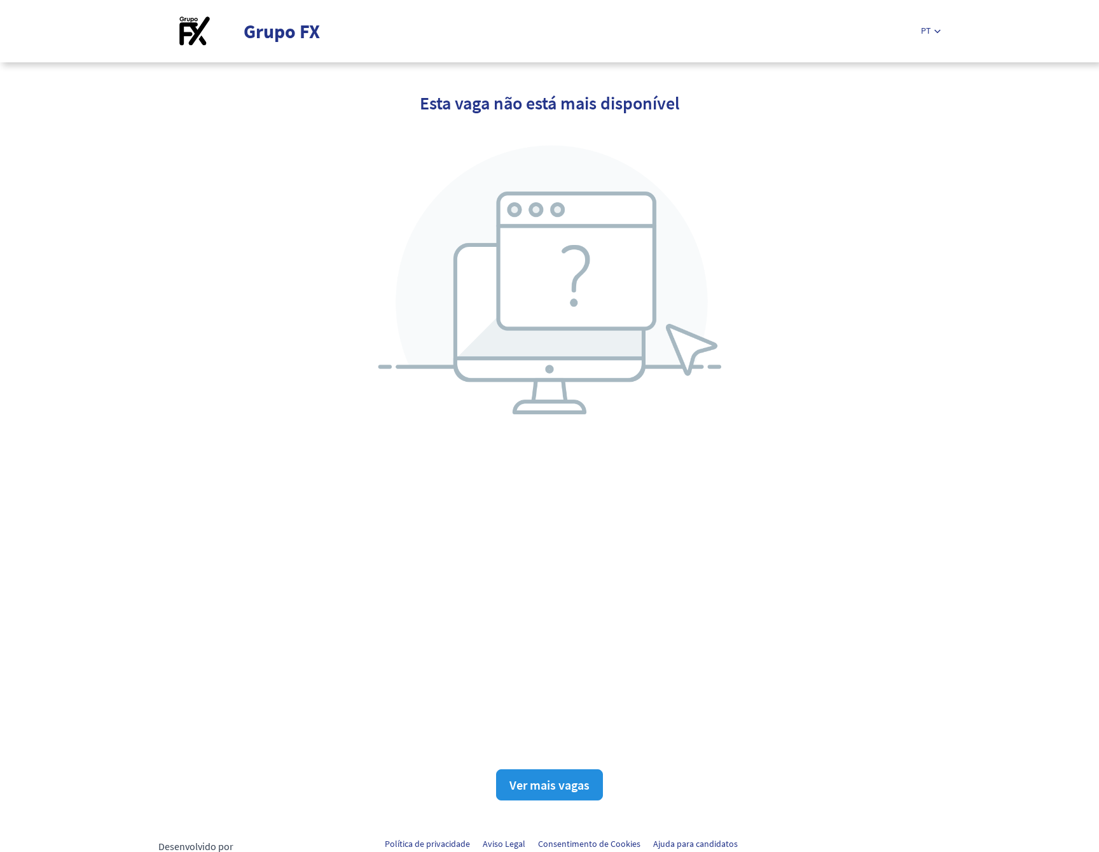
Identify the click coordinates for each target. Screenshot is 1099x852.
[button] (931, 31)
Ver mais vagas (549, 785)
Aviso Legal (504, 844)
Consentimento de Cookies (589, 844)
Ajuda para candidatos (695, 844)
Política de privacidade (427, 844)
